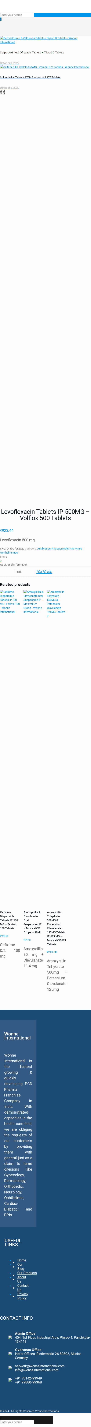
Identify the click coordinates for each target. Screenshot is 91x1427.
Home (21, 1260)
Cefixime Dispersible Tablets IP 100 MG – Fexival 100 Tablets (9, 920)
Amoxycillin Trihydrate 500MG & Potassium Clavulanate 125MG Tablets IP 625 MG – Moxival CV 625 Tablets (56, 928)
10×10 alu (44, 572)
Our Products (27, 1273)
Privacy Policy (22, 1296)
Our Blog (20, 1266)
